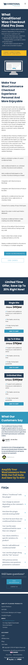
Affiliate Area (5, 638)
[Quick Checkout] (14, 599)
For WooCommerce (8, 620)
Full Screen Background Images (11, 612)
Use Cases (4, 644)
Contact (5, 627)
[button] (14, 331)
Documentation (7, 625)
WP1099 (3, 609)
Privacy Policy (8, 654)
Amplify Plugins (6, 615)
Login (3, 635)
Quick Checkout (6, 606)
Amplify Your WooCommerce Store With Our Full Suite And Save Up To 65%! (13, 473)
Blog (2, 641)
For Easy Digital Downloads (11, 623)
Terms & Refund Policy (17, 654)
